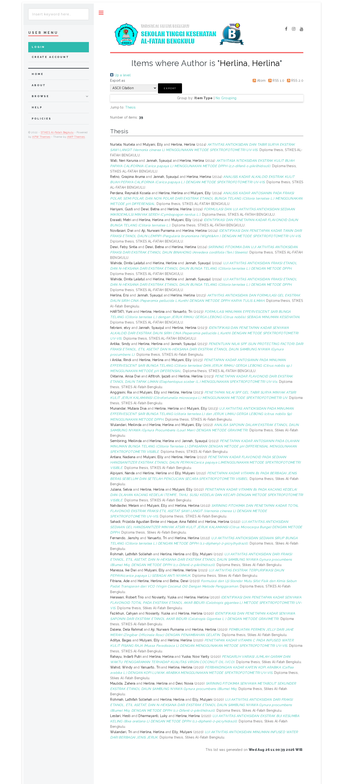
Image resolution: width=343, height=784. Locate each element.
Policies (42, 118)
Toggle (101, 13)
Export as (117, 80)
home (37, 74)
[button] (170, 88)
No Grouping (226, 98)
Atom (261, 80)
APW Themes (41, 136)
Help (37, 107)
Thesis (130, 107)
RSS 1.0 (278, 80)
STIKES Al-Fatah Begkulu (57, 132)
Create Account (50, 57)
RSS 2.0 (296, 80)
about (39, 85)
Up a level (122, 75)
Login (38, 47)
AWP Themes (76, 136)
